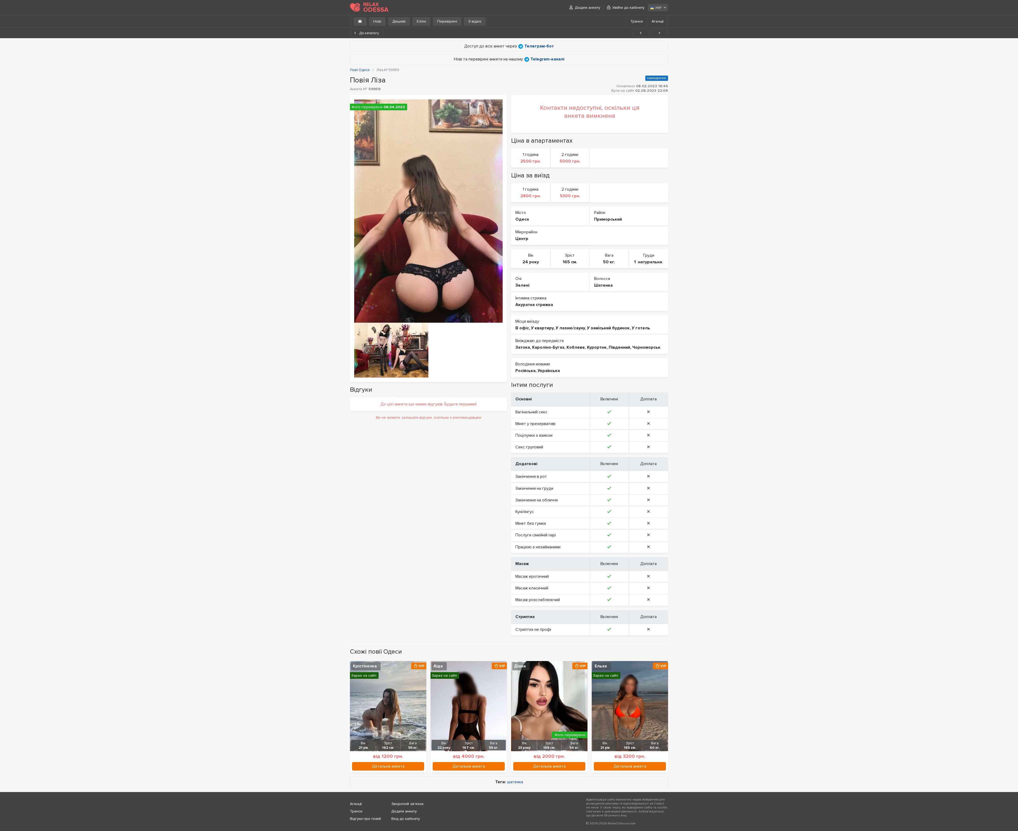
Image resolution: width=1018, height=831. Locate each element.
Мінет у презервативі (535, 423)
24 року (531, 262)
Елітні (421, 21)
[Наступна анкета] (659, 33)
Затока (522, 347)
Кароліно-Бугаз (548, 347)
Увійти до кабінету (628, 7)
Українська (549, 370)
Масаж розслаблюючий (537, 599)
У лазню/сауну (570, 328)
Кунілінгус (524, 511)
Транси (636, 21)
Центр (521, 238)
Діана (520, 666)
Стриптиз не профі (533, 629)
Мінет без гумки (530, 523)
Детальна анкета (388, 766)
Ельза (601, 666)
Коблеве (576, 347)
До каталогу (368, 33)
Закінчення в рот (531, 476)
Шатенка (603, 285)
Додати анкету (587, 7)
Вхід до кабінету (405, 818)
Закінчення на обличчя (536, 500)
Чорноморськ (646, 347)
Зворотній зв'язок (407, 804)
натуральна (650, 262)
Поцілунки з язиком (533, 435)
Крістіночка (365, 666)
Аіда (438, 666)
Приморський (608, 219)
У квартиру (542, 328)
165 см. (570, 262)
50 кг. (609, 262)
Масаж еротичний (532, 576)
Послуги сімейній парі (535, 535)
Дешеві (399, 21)
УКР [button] (658, 8)
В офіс (522, 328)
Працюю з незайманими (537, 547)
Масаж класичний (531, 588)
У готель (641, 328)
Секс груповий (529, 447)
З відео (474, 21)
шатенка (515, 782)
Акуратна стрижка (534, 304)
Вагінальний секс (531, 412)
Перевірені (447, 21)
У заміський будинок (608, 328)
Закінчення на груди (534, 488)
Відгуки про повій (365, 818)
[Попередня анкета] (640, 33)
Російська (525, 370)
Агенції (658, 21)
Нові (377, 21)
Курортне (597, 347)
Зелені (522, 285)
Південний (619, 347)
